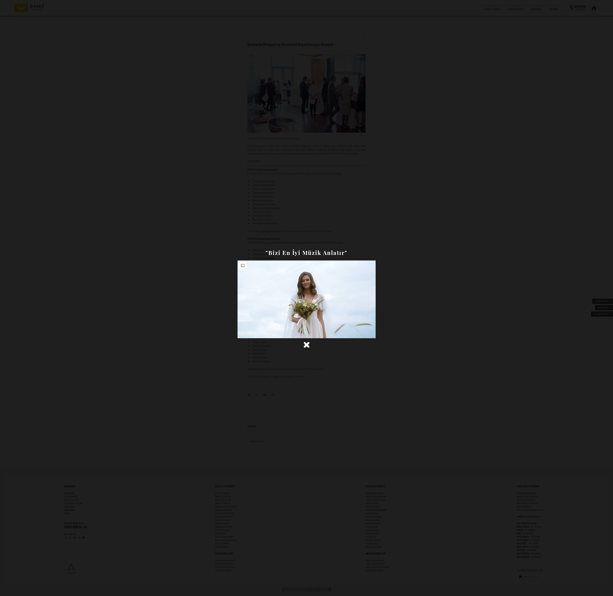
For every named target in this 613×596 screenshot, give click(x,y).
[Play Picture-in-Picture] (366, 334)
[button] (306, 345)
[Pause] (242, 334)
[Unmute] (247, 334)
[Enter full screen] (371, 334)
